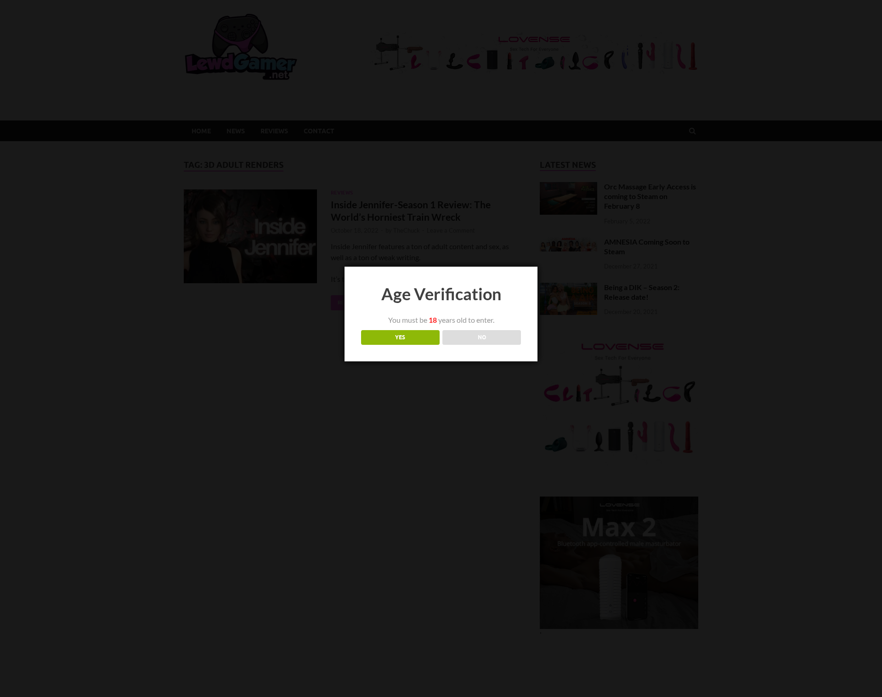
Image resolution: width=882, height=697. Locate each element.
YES (400, 337)
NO (482, 337)
